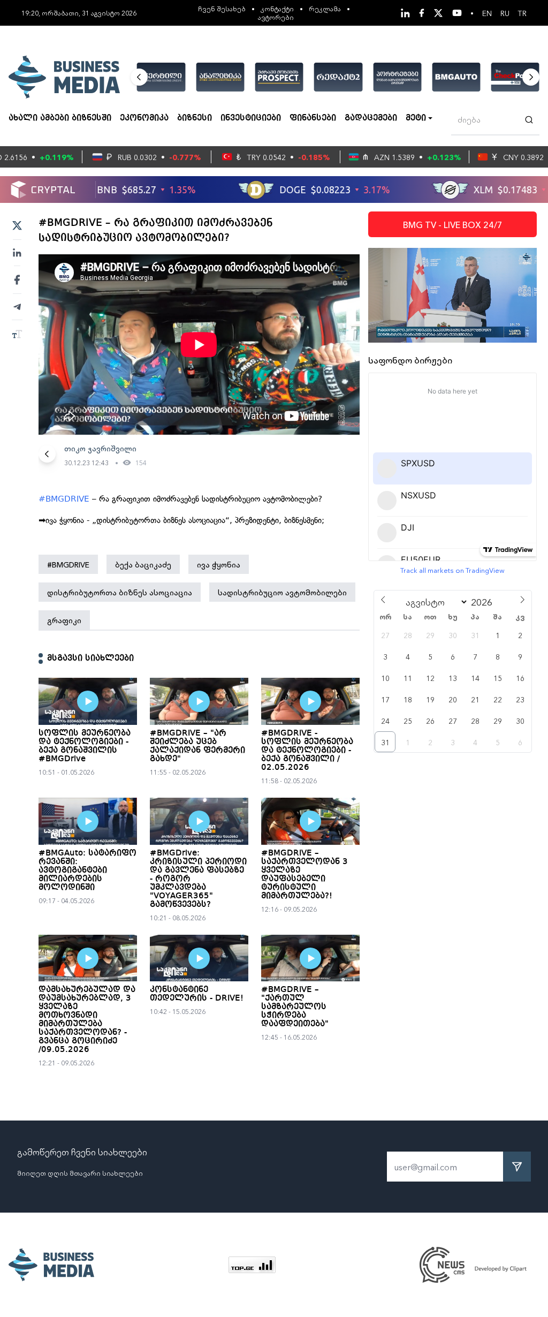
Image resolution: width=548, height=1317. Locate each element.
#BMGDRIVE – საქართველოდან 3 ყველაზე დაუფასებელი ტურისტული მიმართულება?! (304, 874)
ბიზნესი (194, 118)
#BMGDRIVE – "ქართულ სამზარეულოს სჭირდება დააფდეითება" (295, 1007)
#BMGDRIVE (64, 499)
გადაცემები (371, 118)
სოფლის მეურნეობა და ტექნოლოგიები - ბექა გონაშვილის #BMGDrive (85, 746)
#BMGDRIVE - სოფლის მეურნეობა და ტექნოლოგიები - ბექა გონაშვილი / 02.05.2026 (307, 750)
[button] (139, 77)
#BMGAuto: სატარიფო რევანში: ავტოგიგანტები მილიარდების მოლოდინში (87, 870)
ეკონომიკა (144, 118)
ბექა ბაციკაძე (143, 564)
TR (522, 12)
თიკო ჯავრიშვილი (100, 448)
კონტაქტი (277, 8)
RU (504, 12)
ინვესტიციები (250, 118)
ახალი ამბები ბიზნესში (60, 118)
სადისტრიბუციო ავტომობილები (282, 592)
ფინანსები (313, 118)
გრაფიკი (64, 620)
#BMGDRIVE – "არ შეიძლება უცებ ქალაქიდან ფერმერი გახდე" (197, 746)
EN (487, 12)
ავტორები (276, 16)
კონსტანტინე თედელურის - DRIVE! (196, 994)
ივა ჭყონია (218, 564)
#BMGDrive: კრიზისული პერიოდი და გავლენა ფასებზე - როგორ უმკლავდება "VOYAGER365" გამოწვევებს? (198, 879)
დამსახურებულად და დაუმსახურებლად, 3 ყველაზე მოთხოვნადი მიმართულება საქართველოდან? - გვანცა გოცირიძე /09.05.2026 (87, 1020)
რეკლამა (325, 8)
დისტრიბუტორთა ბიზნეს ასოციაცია (119, 592)
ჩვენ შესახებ (222, 8)
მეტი (416, 118)
